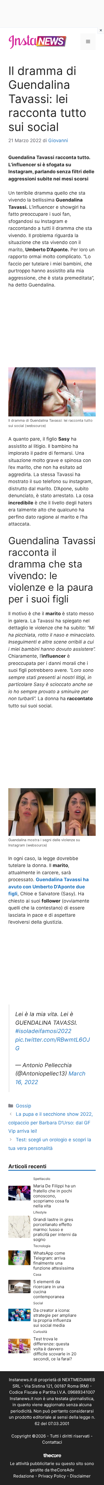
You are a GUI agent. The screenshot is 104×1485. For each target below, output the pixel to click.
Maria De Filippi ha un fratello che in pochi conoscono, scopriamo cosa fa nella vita (54, 1195)
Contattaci (52, 1442)
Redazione (23, 1476)
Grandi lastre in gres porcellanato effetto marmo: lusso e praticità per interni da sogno (55, 1229)
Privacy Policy (52, 1476)
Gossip (23, 1106)
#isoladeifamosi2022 (43, 1030)
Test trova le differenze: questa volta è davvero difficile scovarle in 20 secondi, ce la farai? (54, 1348)
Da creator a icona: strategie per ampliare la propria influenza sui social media (55, 1318)
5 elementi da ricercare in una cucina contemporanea (48, 1289)
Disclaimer (80, 1476)
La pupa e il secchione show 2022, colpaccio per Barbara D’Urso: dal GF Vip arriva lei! (50, 1122)
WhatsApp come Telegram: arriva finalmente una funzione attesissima (53, 1260)
